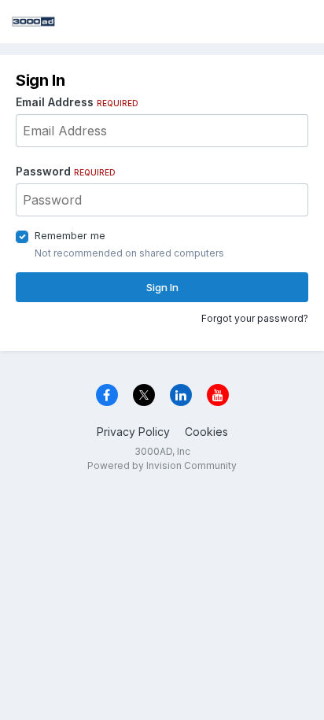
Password (66, 171)
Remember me (70, 235)
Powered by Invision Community (162, 465)
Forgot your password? (254, 318)
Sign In (162, 287)
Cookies (206, 431)
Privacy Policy (133, 431)
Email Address (77, 102)
